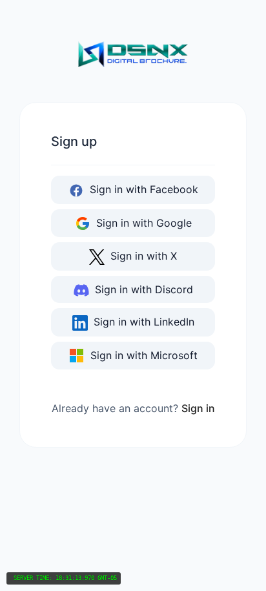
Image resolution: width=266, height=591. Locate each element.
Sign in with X (142, 255)
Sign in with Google (142, 222)
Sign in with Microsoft (142, 355)
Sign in (198, 408)
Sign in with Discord (142, 289)
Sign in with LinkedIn (142, 321)
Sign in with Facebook (142, 189)
